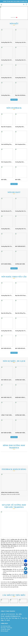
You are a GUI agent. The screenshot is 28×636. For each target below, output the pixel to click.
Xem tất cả (13, 99)
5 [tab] (16, 17)
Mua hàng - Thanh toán (6, 627)
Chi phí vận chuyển (5, 629)
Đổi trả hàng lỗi (4, 631)
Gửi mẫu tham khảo (5, 626)
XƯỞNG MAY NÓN (20, 264)
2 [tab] (12, 17)
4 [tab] (15, 17)
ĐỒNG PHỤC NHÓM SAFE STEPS (10, 492)
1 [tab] (11, 17)
